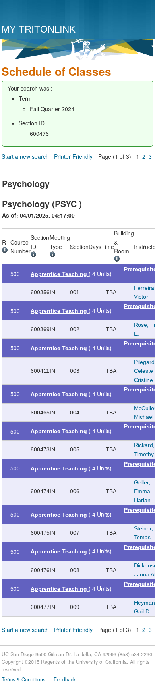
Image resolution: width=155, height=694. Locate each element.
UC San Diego (47, 13)
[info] (6, 251)
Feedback (65, 679)
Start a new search (25, 156)
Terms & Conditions (23, 679)
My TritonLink (39, 29)
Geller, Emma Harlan (142, 491)
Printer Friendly (73, 156)
